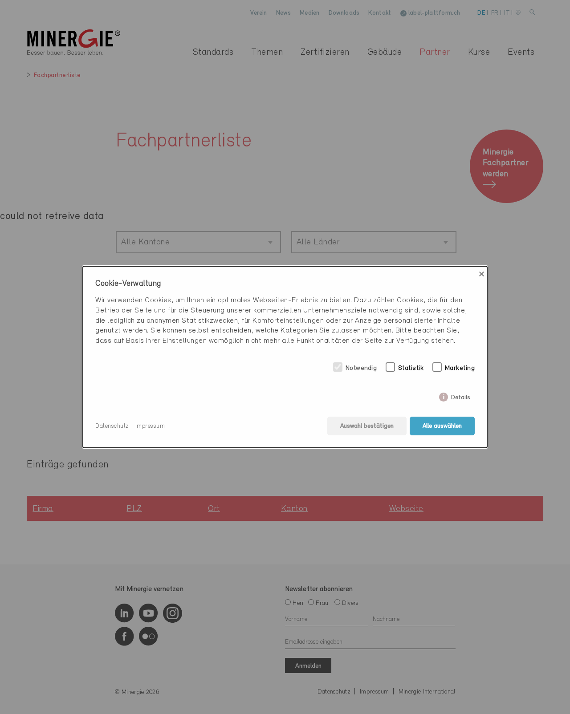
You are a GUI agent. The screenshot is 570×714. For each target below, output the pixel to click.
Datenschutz (112, 426)
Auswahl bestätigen (367, 426)
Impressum (150, 426)
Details (460, 396)
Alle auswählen (442, 426)
